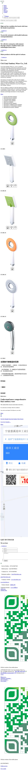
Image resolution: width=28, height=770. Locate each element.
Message (6, 11)
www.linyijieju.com (16, 579)
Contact (5, 12)
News (5, 9)
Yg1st (2, 674)
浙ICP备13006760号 (20, 671)
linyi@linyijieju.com (16, 574)
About (5, 6)
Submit (5, 560)
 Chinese (6, 16)
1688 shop (3, 589)
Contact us (3, 30)
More (2, 94)
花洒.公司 (12, 584)
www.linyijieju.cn (5, 582)
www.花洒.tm (14, 587)
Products (6, 8)
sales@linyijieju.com (5, 577)
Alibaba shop (4, 590)
